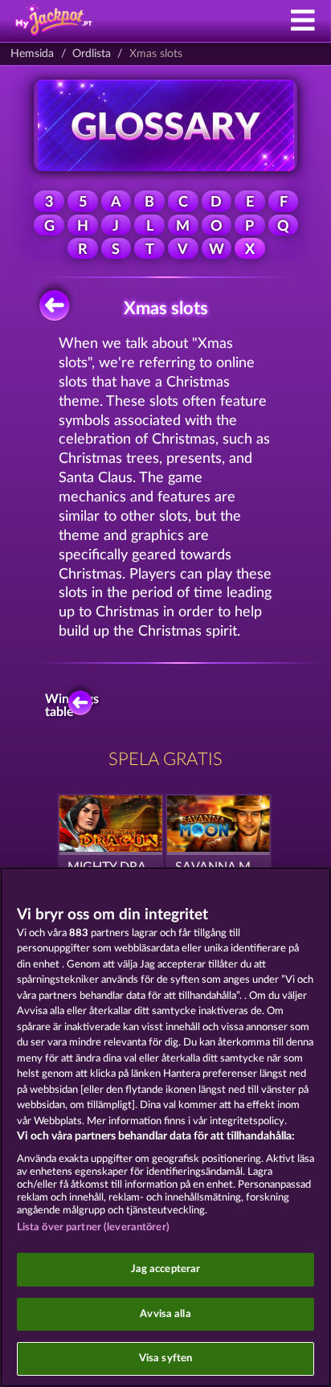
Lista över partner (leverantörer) (93, 1227)
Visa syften (165, 1358)
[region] (165, 1127)
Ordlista (91, 53)
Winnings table (75, 705)
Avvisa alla (165, 1314)
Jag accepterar (166, 1269)
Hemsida (32, 53)
